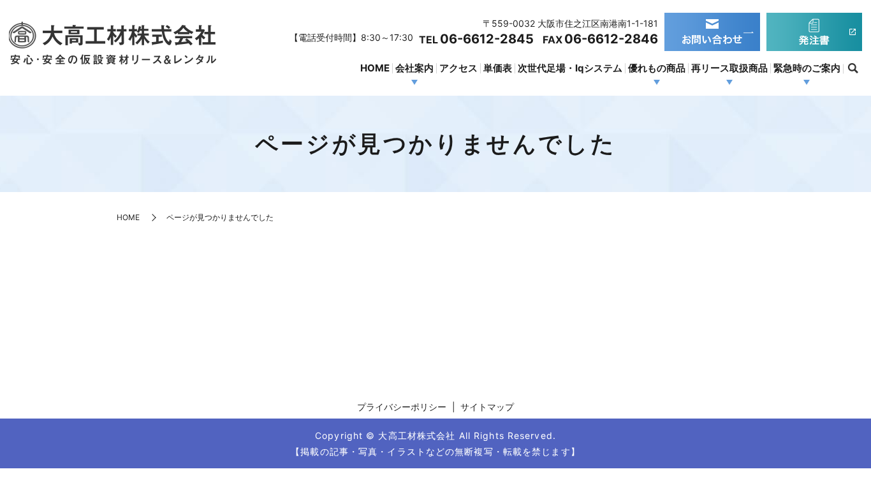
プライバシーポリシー (401, 406)
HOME (375, 68)
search (852, 68)
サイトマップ (487, 406)
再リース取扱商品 (729, 68)
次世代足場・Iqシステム (570, 68)
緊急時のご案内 (806, 68)
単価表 (497, 68)
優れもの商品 (656, 68)
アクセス (458, 68)
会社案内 (414, 68)
